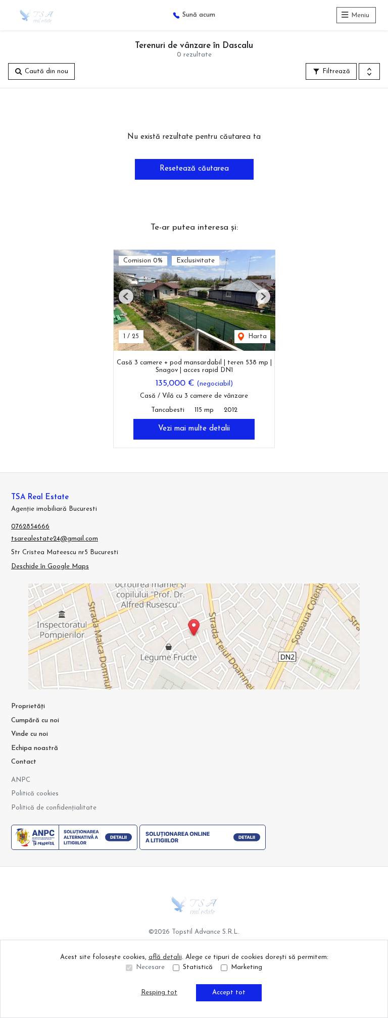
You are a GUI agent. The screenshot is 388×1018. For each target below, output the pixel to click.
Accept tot (229, 992)
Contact (23, 762)
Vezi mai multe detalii (194, 429)
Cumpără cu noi (35, 720)
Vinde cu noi (29, 734)
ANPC (20, 780)
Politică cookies (35, 793)
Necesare (150, 967)
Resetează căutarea (194, 169)
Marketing (246, 967)
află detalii (165, 957)
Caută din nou (45, 71)
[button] (369, 71)
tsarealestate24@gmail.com (54, 538)
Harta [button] (256, 336)
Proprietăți (28, 706)
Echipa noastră (34, 748)
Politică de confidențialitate (53, 808)
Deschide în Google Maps (50, 566)
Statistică (198, 967)
